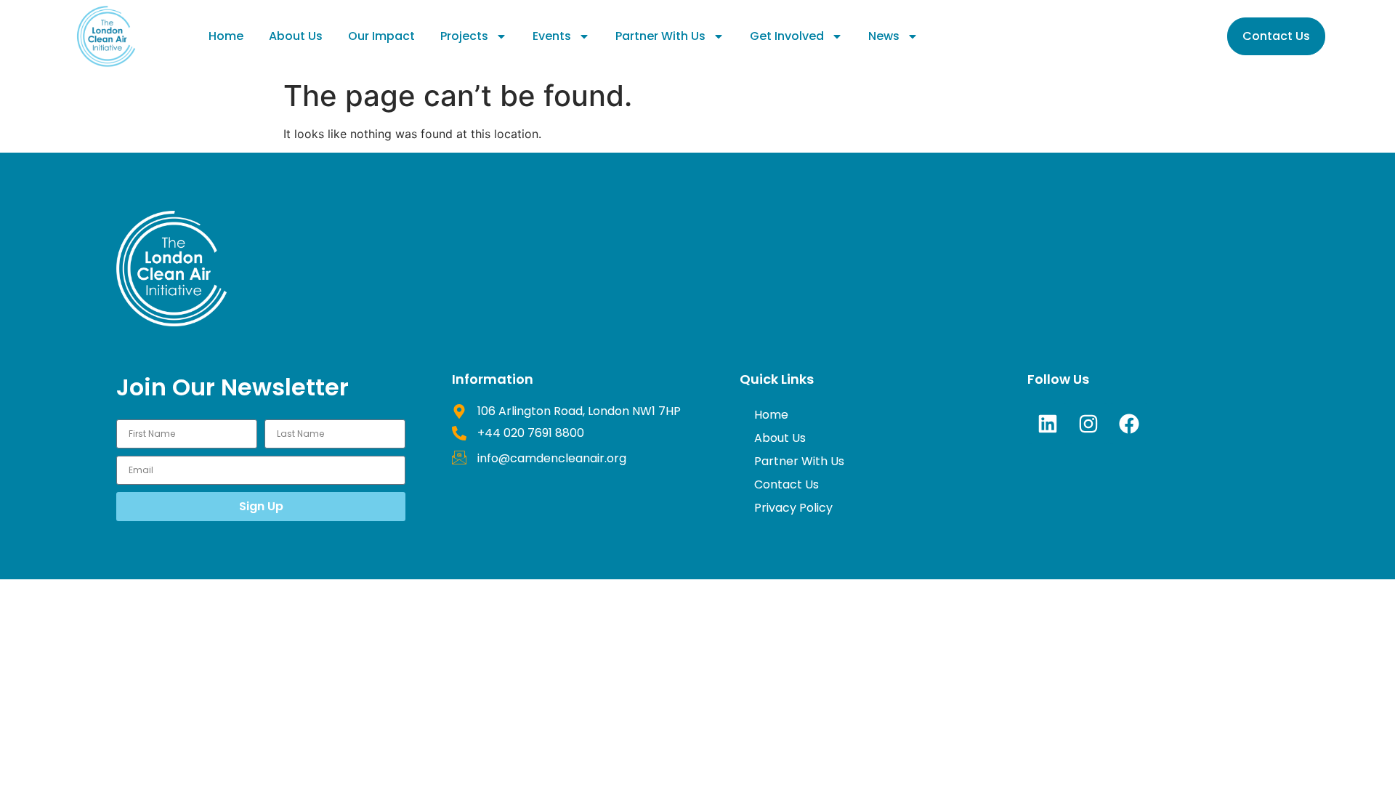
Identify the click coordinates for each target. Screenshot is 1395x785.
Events (552, 36)
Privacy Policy (793, 507)
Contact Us (786, 484)
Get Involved (787, 36)
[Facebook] (1129, 423)
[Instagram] (1088, 423)
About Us (296, 36)
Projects (464, 36)
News (883, 36)
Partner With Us (660, 36)
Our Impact (381, 36)
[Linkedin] (1047, 423)
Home (226, 36)
